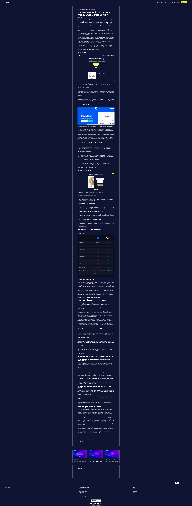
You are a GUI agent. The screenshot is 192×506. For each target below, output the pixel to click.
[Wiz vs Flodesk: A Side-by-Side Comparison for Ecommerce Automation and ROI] (96, 454)
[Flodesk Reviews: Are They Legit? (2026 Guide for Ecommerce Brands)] (112, 454)
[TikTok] (96, 504)
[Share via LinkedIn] (82, 441)
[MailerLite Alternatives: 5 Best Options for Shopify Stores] (80, 454)
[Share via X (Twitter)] (80, 441)
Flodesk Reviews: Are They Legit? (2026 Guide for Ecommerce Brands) (111, 460)
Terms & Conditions (8, 486)
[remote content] (96, 256)
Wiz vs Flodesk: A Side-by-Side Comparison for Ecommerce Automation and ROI (96, 460)
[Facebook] (98, 504)
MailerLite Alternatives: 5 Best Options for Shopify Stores (79, 460)
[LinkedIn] (93, 504)
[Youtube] (91, 504)
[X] (101, 504)
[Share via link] (85, 441)
